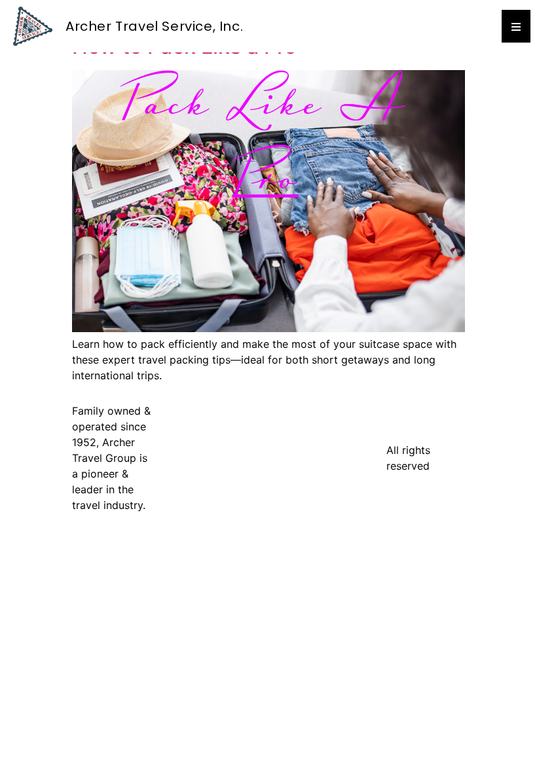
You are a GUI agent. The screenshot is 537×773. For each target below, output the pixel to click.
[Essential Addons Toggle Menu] (516, 26)
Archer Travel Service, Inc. (154, 26)
